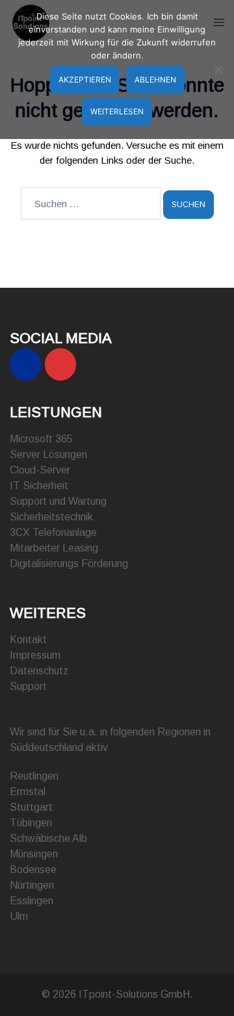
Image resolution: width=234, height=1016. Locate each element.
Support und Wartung (58, 501)
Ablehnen (155, 79)
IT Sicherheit (39, 485)
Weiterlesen (117, 111)
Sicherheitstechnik (51, 516)
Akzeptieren (84, 79)
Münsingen (34, 853)
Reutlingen (34, 775)
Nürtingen (32, 885)
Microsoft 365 (41, 438)
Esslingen (31, 900)
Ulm (19, 916)
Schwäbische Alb (48, 838)
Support (28, 686)
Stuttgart (31, 807)
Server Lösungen (48, 454)
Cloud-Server (40, 470)
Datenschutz (39, 670)
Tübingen (31, 822)
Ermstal (28, 791)
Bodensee (33, 869)
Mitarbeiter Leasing (54, 547)
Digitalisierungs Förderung (69, 563)
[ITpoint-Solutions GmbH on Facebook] (25, 364)
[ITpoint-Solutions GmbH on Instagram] (60, 364)
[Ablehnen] (217, 69)
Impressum (35, 655)
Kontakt (28, 639)
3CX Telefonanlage (53, 532)
